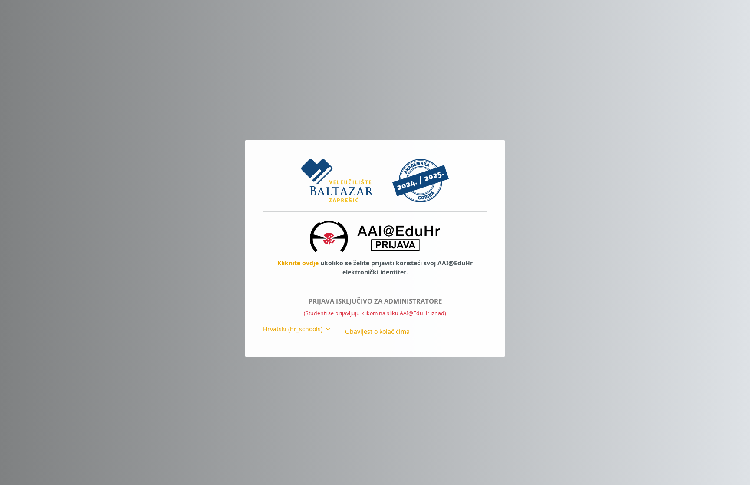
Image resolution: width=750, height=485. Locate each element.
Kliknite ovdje (298, 263)
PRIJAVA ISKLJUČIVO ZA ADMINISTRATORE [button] (375, 301)
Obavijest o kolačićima (377, 331)
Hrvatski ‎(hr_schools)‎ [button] (293, 329)
